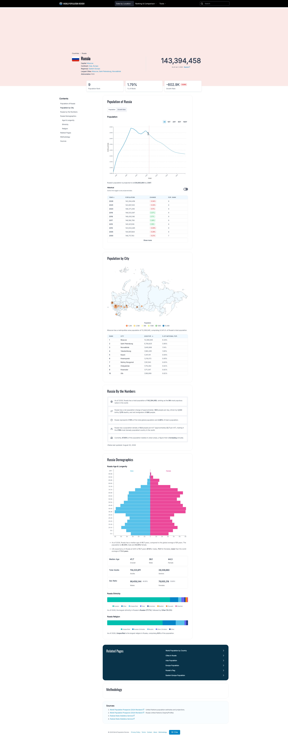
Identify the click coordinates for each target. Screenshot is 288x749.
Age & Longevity (68, 120)
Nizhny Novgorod (127, 362)
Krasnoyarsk (125, 358)
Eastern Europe (94, 69)
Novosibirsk (116, 71)
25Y (174, 122)
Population (112, 109)
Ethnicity (65, 124)
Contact (149, 732)
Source (186, 67)
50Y (179, 122)
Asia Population (171, 660)
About (155, 732)
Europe (95, 66)
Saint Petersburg (105, 71)
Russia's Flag (170, 670)
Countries (75, 53)
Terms (144, 732)
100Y (185, 122)
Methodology (65, 137)
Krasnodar (124, 370)
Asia (90, 66)
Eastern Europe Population (175, 675)
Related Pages (65, 133)
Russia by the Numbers (68, 112)
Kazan (123, 355)
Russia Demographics (68, 116)
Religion (65, 128)
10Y (169, 122)
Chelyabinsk (125, 366)
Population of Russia (67, 103)
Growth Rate (122, 109)
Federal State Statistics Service (121, 716)
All (164, 122)
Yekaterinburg (126, 351)
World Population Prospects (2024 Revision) (126, 710)
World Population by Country (176, 650)
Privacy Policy (135, 732)
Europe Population (172, 665)
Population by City (67, 108)
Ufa (122, 373)
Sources (63, 141)
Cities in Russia (171, 655)
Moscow (90, 63)
